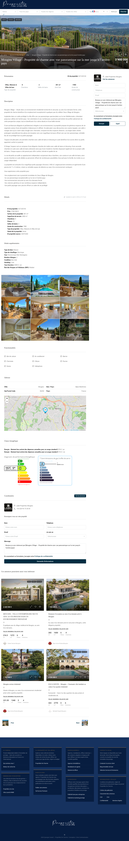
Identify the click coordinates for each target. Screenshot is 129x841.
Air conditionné (39, 356)
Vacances (58, 14)
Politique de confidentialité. (43, 556)
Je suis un (49, 532)
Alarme (65, 356)
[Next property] (85, 723)
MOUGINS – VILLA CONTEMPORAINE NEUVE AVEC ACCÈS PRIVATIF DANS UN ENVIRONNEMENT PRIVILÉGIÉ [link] (20, 616)
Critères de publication (106, 790)
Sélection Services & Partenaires (109, 770)
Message (7, 541)
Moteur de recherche (9, 767)
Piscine (65, 361)
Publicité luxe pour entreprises (76, 794)
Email (6, 532)
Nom (5, 523)
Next (77, 723)
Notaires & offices (73, 770)
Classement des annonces (107, 794)
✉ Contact (85, 14)
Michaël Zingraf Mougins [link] (59, 711)
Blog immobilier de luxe (106, 767)
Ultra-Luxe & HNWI (8, 792)
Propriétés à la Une (8, 789)
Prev (12, 723)
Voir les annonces (80, 496)
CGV (101, 797)
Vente (29, 581)
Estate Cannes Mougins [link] (14, 643)
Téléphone (49, 523)
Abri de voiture (11, 356)
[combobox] (66, 536)
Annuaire (68, 14)
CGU (108, 797)
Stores (9, 366)
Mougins (39, 581)
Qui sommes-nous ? (8, 763)
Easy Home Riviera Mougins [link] (60, 643)
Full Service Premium (41, 791)
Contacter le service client (107, 763)
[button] (64, 42)
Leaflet (66, 430)
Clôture (37, 361)
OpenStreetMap (74, 430)
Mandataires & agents (74, 767)
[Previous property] (5, 723)
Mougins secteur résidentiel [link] (12, 684)
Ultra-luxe (31, 14)
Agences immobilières (74, 763)
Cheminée (10, 361)
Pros (75, 14)
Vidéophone (38, 366)
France (34, 581)
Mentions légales (117, 800)
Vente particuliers (44, 14)
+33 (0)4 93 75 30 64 (23, 509)
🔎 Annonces (7, 14)
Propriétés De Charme (41, 763)
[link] (22, 595)
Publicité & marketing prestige (76, 798)
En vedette (19, 14)
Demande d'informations (45, 561)
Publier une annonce (41, 787)
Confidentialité (104, 800)
